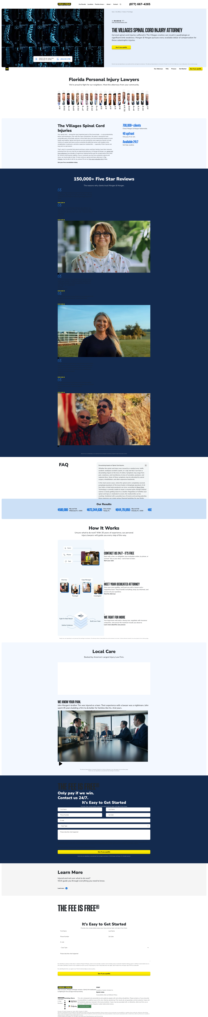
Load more (61, 888)
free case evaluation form (96, 159)
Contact (115, 4)
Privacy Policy (85, 1016)
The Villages (130, 12)
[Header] (64, 4)
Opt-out (106, 995)
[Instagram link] (65, 1006)
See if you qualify (121, 47)
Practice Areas (99, 4)
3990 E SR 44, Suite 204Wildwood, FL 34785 (46, 59)
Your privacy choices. (84, 1006)
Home (113, 12)
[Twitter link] (65, 1001)
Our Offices (118, 12)
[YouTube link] (65, 1005)
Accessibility (100, 995)
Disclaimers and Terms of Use (96, 1016)
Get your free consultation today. (68, 162)
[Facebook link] (65, 1003)
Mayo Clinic (140, 487)
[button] (58, 448)
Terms (78, 847)
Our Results (82, 4)
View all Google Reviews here (119, 22)
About (108, 4)
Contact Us (110, 990)
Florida (124, 12)
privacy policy (92, 847)
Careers (104, 990)
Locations (90, 4)
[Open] (120, 4)
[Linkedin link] (65, 1008)
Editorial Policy (113, 995)
